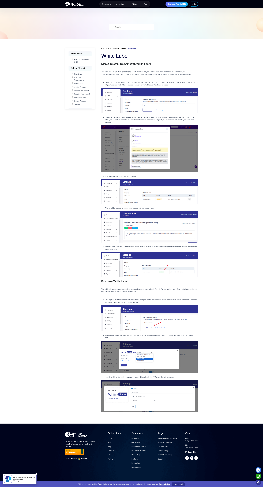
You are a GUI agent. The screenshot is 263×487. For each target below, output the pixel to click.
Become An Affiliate (139, 447)
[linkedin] (196, 458)
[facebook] (187, 458)
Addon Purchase (80, 97)
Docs (109, 49)
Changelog (136, 455)
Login (194, 4)
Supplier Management (82, 94)
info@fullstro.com (191, 441)
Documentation (137, 467)
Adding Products (80, 87)
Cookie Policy (163, 451)
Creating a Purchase (81, 90)
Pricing (134, 4)
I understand (178, 484)
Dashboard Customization (79, 79)
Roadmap (135, 438)
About (110, 438)
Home (103, 49)
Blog (145, 4)
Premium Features (119, 49)
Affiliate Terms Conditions (167, 438)
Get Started (136, 442)
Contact (111, 451)
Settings (77, 104)
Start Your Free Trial (175, 4)
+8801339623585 (191, 448)
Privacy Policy (163, 447)
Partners (111, 459)
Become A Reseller (138, 451)
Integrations (120, 4)
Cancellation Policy (165, 455)
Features (105, 4)
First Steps (78, 74)
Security (161, 459)
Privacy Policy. (164, 484)
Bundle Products (80, 101)
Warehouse (78, 83)
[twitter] (191, 458)
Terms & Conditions (165, 442)
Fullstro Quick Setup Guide (81, 61)
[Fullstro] (74, 4)
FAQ (109, 455)
